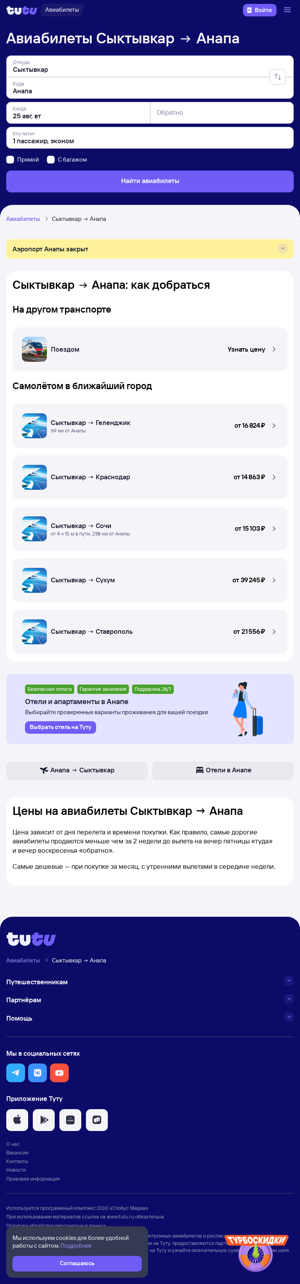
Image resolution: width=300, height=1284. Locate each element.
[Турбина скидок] (256, 1255)
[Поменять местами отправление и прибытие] (278, 77)
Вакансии (17, 1152)
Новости (16, 1170)
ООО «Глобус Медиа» (122, 1208)
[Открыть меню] (288, 10)
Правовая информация (33, 1179)
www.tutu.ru (120, 1216)
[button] (150, 347)
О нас (13, 1144)
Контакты (17, 1161)
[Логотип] (22, 10)
